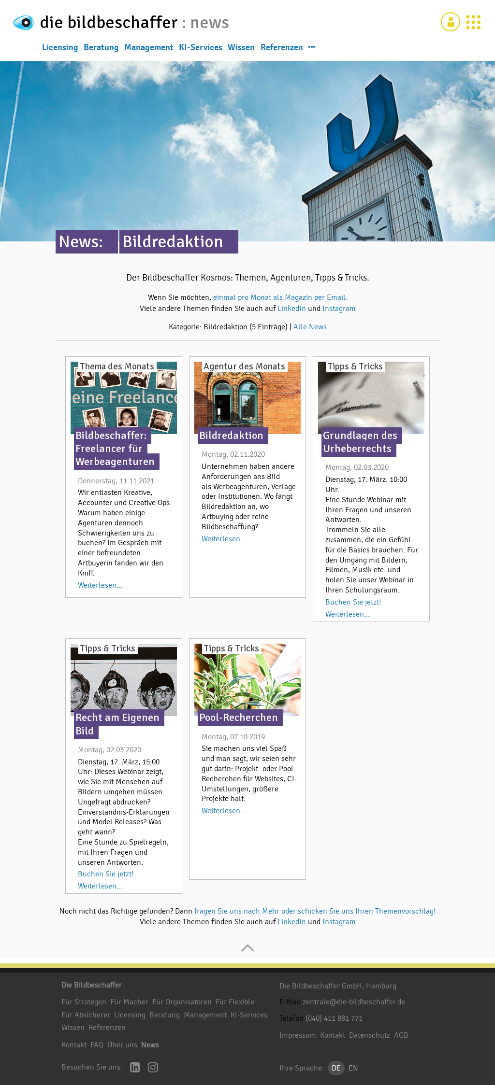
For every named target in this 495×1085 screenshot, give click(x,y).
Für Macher (129, 1002)
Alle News (310, 327)
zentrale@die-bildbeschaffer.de (354, 1002)
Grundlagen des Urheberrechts (360, 442)
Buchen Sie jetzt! (353, 602)
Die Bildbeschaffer (91, 985)
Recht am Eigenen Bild (117, 724)
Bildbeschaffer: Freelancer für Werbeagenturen (115, 448)
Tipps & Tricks (355, 366)
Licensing (60, 47)
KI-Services (200, 47)
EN (353, 1068)
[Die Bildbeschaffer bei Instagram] (153, 1068)
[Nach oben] (247, 952)
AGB (401, 1035)
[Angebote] (473, 21)
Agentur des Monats (244, 366)
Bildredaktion (172, 241)
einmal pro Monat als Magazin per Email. (280, 297)
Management (149, 47)
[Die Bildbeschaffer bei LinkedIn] (135, 1068)
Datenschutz (369, 1035)
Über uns (122, 1045)
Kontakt (74, 1045)
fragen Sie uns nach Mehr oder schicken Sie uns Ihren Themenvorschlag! (315, 911)
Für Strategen (83, 1002)
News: (80, 241)
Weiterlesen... (100, 585)
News (150, 1045)
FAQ (96, 1045)
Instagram (339, 308)
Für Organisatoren (182, 1002)
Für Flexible (235, 1002)
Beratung (101, 47)
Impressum (297, 1035)
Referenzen (282, 47)
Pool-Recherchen (238, 717)
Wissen (241, 47)
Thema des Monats (117, 366)
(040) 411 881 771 (334, 1018)
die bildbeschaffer (111, 22)
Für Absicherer (85, 1015)
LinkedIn (292, 308)
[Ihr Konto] (450, 21)
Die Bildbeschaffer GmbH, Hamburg (337, 986)
